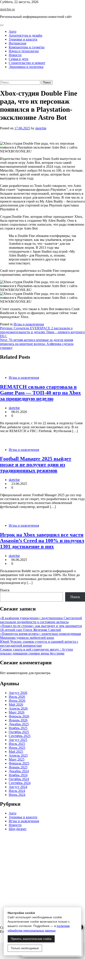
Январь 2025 (18, 767)
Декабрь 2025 (19, 724)
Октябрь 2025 (19, 732)
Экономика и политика (26, 67)
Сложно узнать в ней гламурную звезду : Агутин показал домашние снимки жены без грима (36, 651)
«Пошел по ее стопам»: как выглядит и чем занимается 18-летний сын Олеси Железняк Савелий (41, 628)
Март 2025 (16, 759)
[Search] (1, 78)
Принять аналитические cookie (31, 938)
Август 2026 (18, 693)
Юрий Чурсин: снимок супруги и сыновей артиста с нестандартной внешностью (39, 643)
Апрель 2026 (18, 708)
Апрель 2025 (18, 755)
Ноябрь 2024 (18, 775)
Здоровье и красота (23, 39)
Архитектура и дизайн (25, 35)
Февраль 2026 (19, 716)
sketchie (40, 128)
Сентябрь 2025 (20, 736)
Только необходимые (25, 948)
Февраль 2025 (19, 763)
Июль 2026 (17, 697)
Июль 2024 (17, 791)
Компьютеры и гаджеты (26, 47)
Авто (12, 31)
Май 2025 (16, 751)
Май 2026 (16, 704)
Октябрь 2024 (19, 779)
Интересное (17, 43)
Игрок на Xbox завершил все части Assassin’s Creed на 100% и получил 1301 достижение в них (42, 540)
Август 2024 (18, 787)
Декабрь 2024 (19, 771)
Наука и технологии (24, 51)
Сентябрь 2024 (20, 783)
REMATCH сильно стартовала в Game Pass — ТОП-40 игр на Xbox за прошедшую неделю (40, 392)
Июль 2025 (17, 744)
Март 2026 (16, 712)
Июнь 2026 (17, 700)
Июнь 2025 (17, 747)
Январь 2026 (18, 720)
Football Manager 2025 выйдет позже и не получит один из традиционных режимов (35, 464)
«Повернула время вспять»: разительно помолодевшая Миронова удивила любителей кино (40, 635)
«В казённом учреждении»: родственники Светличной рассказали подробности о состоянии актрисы (41, 620)
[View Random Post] (1, 74)
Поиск (5, 590)
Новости (15, 55)
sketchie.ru (7, 9)
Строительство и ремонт (27, 63)
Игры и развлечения (29, 324)
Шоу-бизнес (18, 829)
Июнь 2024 (17, 795)
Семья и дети (18, 59)
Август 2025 (18, 740)
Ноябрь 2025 (18, 728)
